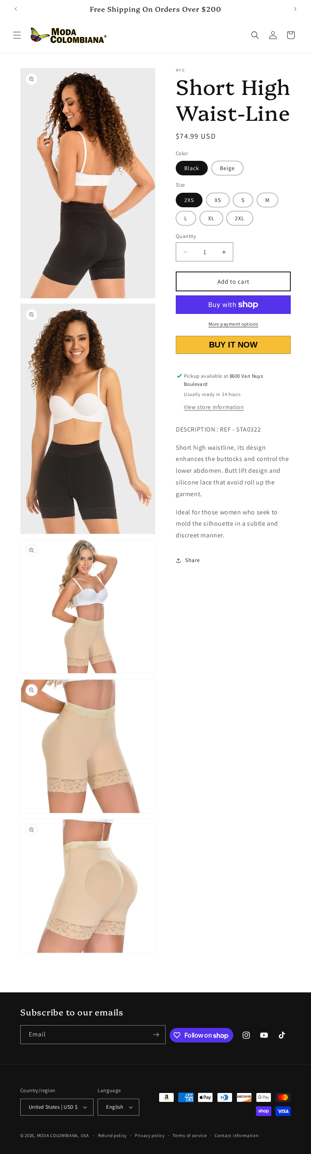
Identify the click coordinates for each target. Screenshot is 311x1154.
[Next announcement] (295, 9)
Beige (227, 168)
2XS (189, 200)
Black (191, 168)
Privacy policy (150, 1135)
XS (218, 200)
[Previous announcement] (16, 9)
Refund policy (112, 1135)
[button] (17, 35)
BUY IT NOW (233, 344)
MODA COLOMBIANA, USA (63, 1135)
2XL (240, 218)
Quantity (186, 236)
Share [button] (192, 560)
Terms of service (190, 1135)
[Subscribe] (156, 1034)
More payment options (233, 324)
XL (211, 218)
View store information (214, 407)
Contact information (236, 1135)
